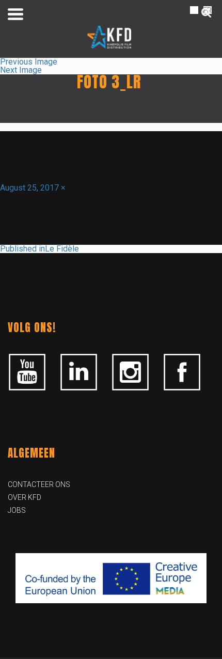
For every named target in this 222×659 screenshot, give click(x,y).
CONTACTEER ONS (39, 484)
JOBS (17, 510)
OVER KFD (24, 497)
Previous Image (28, 62)
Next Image (21, 70)
